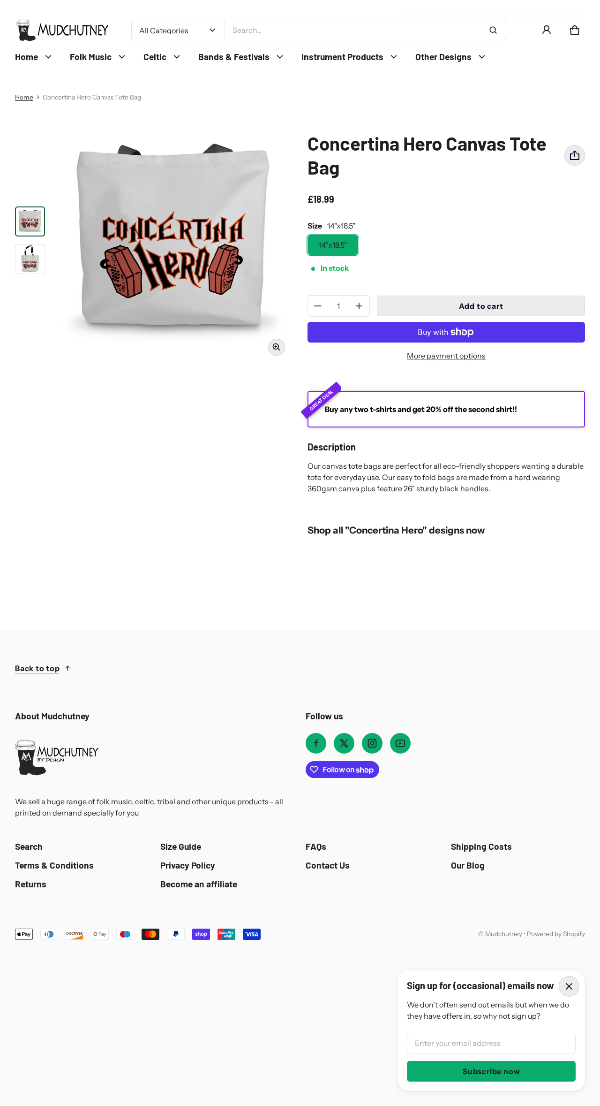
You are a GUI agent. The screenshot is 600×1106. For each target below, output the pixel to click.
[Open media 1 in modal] (173, 244)
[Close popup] (569, 986)
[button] (574, 30)
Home (24, 97)
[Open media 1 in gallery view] (30, 221)
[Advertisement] (296, 1010)
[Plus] (359, 306)
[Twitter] (344, 743)
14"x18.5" (333, 245)
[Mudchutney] (62, 30)
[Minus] (318, 306)
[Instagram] (372, 743)
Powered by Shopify (556, 934)
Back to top (37, 668)
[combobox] (365, 30)
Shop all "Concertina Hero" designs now (396, 530)
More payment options (446, 355)
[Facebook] (316, 743)
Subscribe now (491, 1071)
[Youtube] (400, 743)
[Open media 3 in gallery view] (30, 259)
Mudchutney (503, 934)
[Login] (546, 30)
